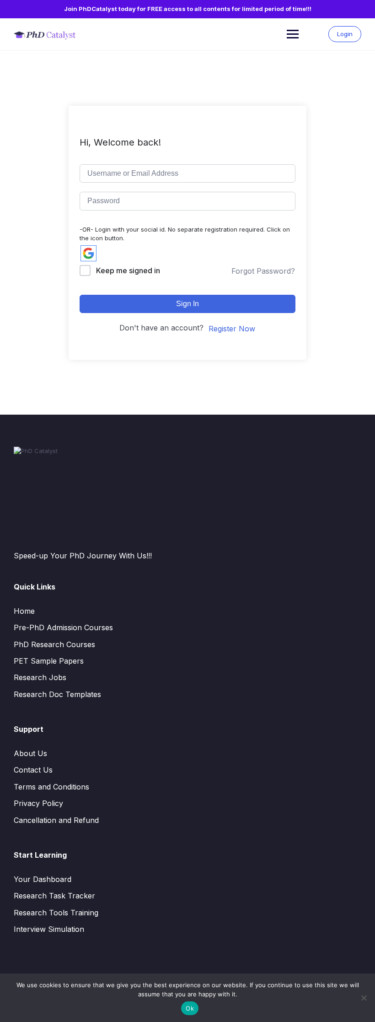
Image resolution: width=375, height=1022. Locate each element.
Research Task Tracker (54, 895)
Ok (190, 1008)
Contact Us (33, 769)
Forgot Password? (263, 271)
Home (24, 611)
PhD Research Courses (54, 644)
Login (345, 34)
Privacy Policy (38, 803)
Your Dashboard (42, 879)
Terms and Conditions (51, 786)
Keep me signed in (128, 270)
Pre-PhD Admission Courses (63, 627)
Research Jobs (40, 677)
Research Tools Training (56, 912)
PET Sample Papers (49, 660)
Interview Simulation (49, 929)
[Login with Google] (88, 253)
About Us (30, 753)
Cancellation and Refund (56, 820)
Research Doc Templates (57, 694)
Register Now (232, 328)
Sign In (187, 304)
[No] (363, 997)
